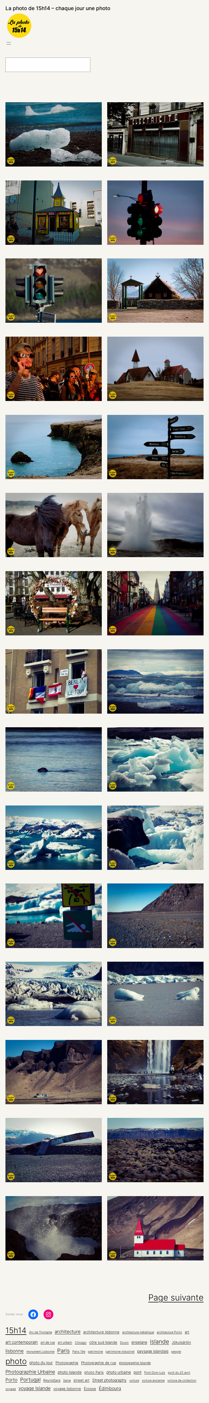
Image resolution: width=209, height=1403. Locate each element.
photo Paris (94, 1372)
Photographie (67, 1362)
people (176, 1351)
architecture (68, 1331)
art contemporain (21, 1342)
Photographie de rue (98, 1362)
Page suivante (176, 1297)
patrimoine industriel (120, 1351)
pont (138, 1372)
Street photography (109, 1380)
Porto (11, 1380)
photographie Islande (135, 1363)
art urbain (65, 1342)
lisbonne (14, 1351)
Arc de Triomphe (40, 1332)
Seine (67, 1380)
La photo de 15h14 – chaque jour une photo (57, 8)
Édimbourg (110, 1388)
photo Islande (70, 1372)
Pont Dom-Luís (154, 1372)
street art (81, 1380)
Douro (124, 1342)
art (187, 1332)
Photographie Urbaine (30, 1372)
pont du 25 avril (179, 1372)
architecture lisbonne (101, 1332)
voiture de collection (181, 1380)
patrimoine (95, 1351)
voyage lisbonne (67, 1388)
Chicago (81, 1342)
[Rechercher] (103, 65)
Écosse (90, 1388)
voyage (10, 1389)
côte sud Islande (103, 1342)
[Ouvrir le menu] (8, 43)
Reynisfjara (51, 1380)
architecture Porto (169, 1332)
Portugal (30, 1380)
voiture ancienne (153, 1380)
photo (16, 1361)
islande (159, 1341)
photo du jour (41, 1362)
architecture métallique (138, 1332)
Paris (63, 1350)
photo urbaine (118, 1372)
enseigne (139, 1342)
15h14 (15, 1330)
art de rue (48, 1342)
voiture (134, 1380)
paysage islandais (152, 1351)
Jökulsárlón (181, 1342)
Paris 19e (78, 1351)
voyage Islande (35, 1388)
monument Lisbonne (40, 1351)
